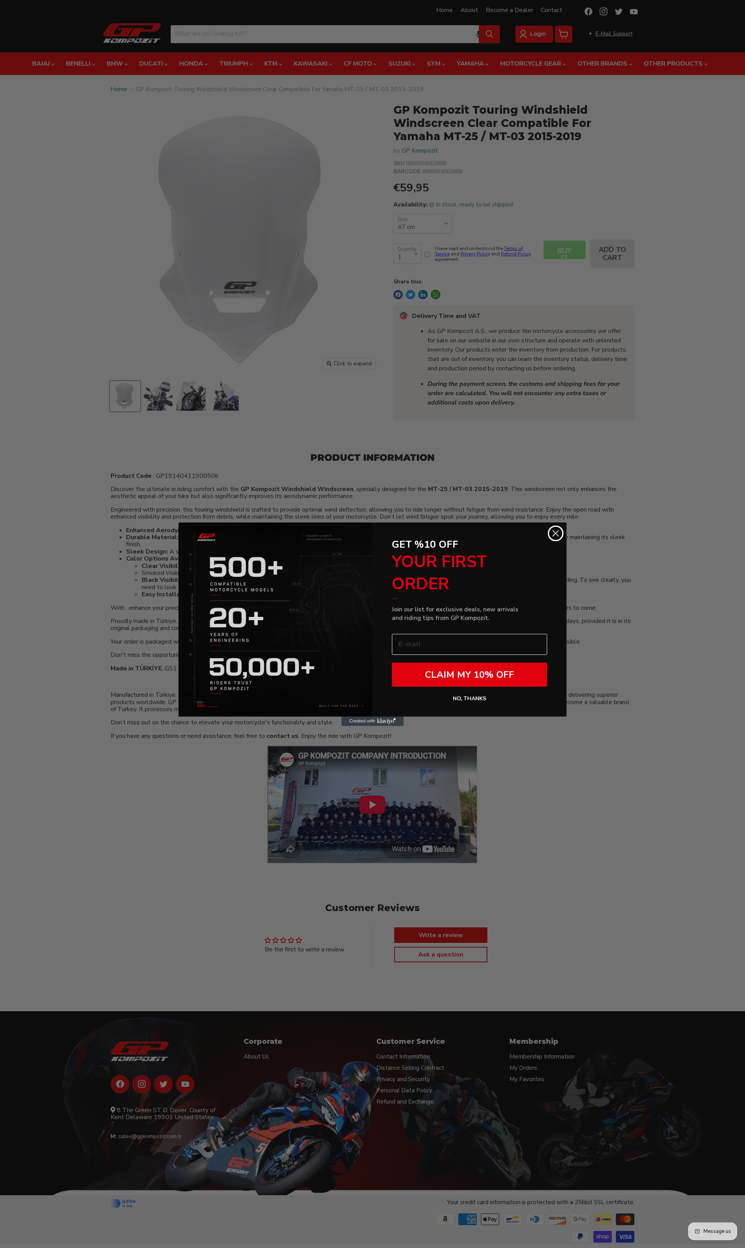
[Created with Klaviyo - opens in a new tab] (372, 721)
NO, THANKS (469, 698)
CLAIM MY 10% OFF (469, 674)
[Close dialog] (556, 533)
